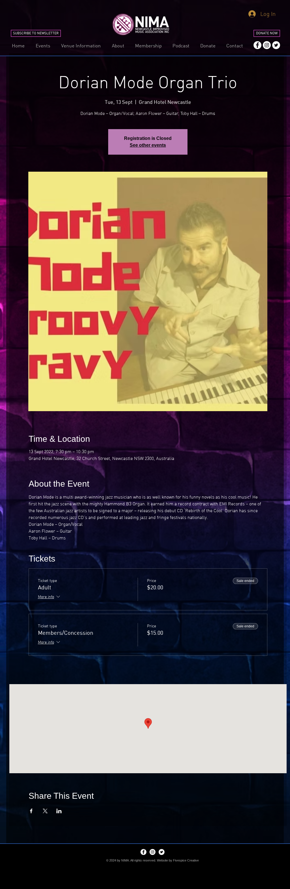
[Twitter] (276, 45)
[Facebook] (257, 45)
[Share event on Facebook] (31, 811)
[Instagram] (267, 45)
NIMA (125, 860)
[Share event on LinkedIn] (59, 811)
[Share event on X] (45, 811)
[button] (43, 45)
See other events (148, 145)
